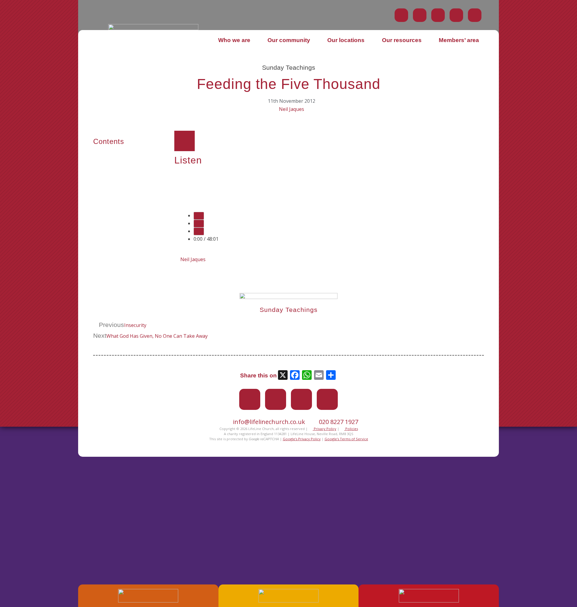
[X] (283, 375)
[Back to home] (153, 28)
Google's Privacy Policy (302, 439)
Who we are (234, 40)
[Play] (199, 216)
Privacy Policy (324, 428)
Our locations (346, 40)
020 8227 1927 (338, 422)
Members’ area (459, 40)
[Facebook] (419, 15)
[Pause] (199, 223)
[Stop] (199, 231)
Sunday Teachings (288, 67)
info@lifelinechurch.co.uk (269, 422)
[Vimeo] (438, 15)
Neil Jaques (291, 109)
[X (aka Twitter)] (401, 15)
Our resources (402, 40)
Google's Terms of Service (346, 439)
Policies (351, 428)
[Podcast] (456, 15)
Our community (288, 40)
